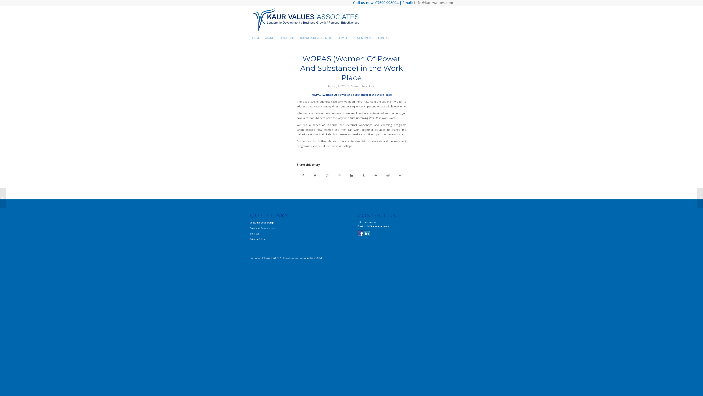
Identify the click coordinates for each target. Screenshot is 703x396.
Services (254, 233)
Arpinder (370, 86)
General (355, 86)
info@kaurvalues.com (433, 2)
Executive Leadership (262, 222)
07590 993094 (369, 222)
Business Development (263, 228)
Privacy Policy (257, 239)
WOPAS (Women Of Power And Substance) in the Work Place (351, 68)
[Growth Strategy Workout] (3, 198)
